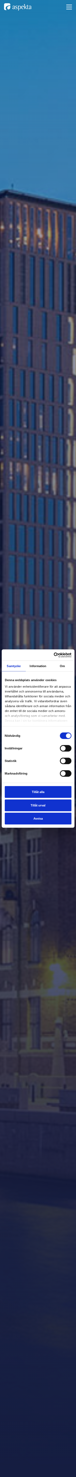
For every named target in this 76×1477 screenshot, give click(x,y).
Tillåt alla (38, 792)
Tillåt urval (38, 805)
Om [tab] (62, 666)
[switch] (65, 748)
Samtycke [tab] (14, 666)
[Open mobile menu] (69, 7)
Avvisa (38, 818)
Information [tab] (38, 666)
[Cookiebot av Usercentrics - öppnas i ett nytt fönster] (54, 655)
